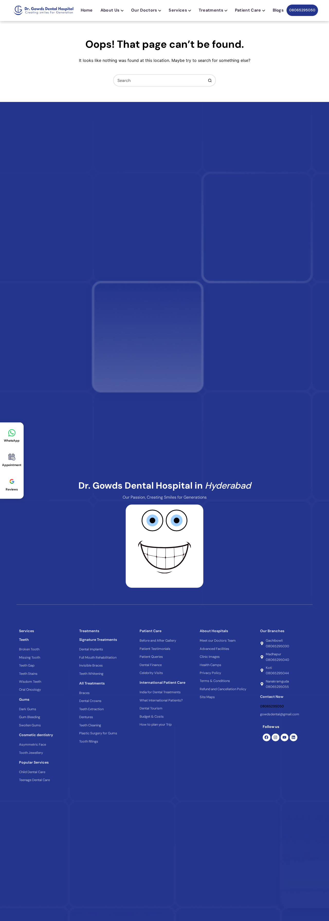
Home (87, 10)
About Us (110, 10)
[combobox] (159, 80)
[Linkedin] (293, 737)
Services (178, 10)
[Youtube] (284, 737)
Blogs (278, 10)
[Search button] (209, 80)
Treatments (211, 10)
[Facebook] (266, 737)
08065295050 (302, 10)
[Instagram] (275, 737)
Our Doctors (144, 10)
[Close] (152, 520)
